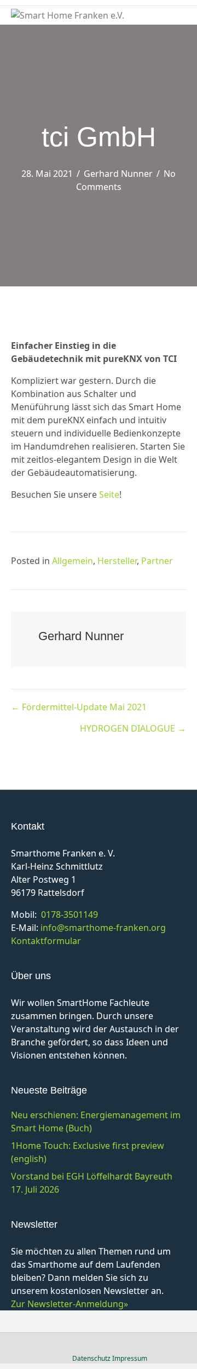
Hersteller (117, 561)
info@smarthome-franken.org (103, 928)
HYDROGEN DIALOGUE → (133, 728)
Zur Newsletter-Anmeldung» (69, 1304)
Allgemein (72, 561)
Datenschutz (91, 1358)
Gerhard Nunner (118, 174)
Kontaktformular (46, 941)
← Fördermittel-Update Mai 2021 (79, 707)
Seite (109, 494)
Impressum (129, 1358)
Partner (157, 561)
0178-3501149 (69, 914)
